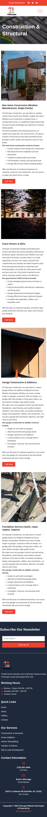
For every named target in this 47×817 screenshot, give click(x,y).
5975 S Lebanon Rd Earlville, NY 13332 (23, 791)
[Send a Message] (23, 775)
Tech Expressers (23, 811)
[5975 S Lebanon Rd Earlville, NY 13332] (23, 787)
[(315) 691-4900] (23, 763)
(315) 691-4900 (23, 767)
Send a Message (23, 779)
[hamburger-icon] (40, 11)
